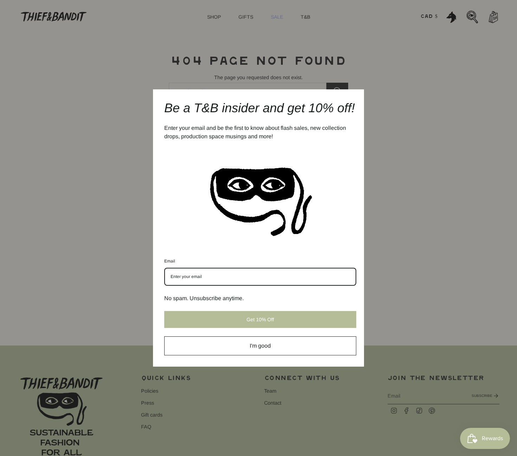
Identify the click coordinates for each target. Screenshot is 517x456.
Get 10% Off (260, 319)
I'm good (260, 346)
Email (169, 261)
